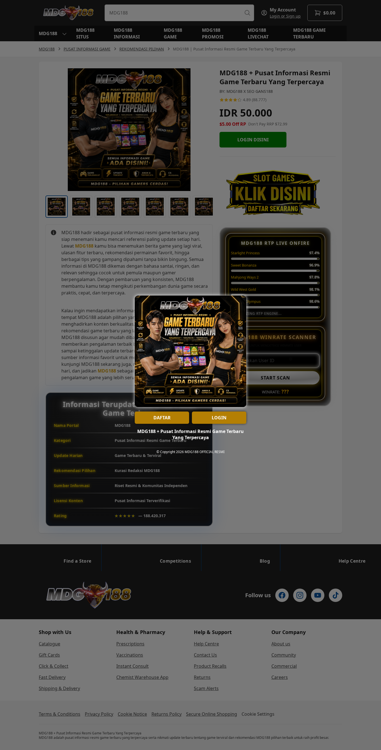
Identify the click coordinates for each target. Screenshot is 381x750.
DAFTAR (162, 418)
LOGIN (219, 418)
